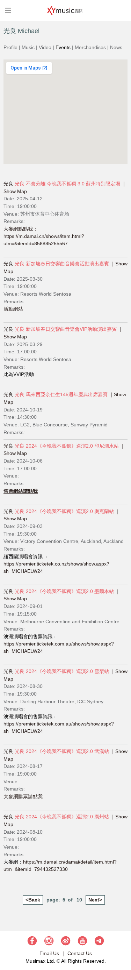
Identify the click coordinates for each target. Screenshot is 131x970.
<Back (33, 900)
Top (122, 944)
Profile (10, 47)
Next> (95, 900)
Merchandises (90, 47)
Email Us (49, 953)
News (116, 47)
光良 (8, 183)
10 (79, 900)
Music (28, 47)
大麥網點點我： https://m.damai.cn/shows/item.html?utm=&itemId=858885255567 (43, 236)
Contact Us (79, 953)
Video (45, 47)
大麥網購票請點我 (23, 796)
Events (63, 47)
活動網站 (13, 309)
